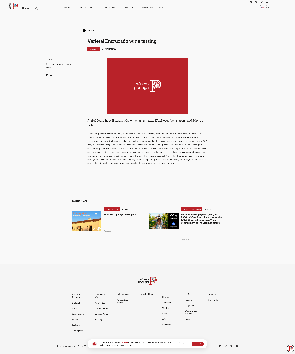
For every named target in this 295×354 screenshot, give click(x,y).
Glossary (98, 319)
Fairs (164, 314)
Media (188, 294)
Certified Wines (101, 314)
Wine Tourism (78, 319)
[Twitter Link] (51, 75)
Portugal (76, 303)
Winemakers (128, 8)
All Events (166, 302)
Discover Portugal (86, 8)
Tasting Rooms (78, 330)
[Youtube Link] (267, 2)
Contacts (212, 294)
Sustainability (146, 8)
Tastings (166, 308)
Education (166, 325)
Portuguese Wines (109, 8)
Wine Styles (100, 303)
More (185, 344)
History (75, 308)
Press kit (188, 300)
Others (165, 319)
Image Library (191, 305)
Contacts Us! (213, 300)
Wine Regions (78, 314)
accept (198, 344)
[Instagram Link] (256, 2)
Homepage (67, 8)
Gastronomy (77, 325)
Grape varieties (101, 308)
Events (162, 8)
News (90, 30)
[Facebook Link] (47, 75)
